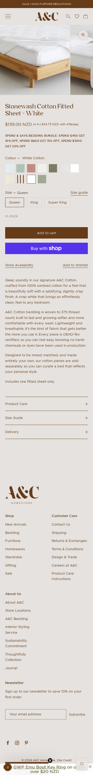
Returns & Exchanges (69, 541)
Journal (11, 668)
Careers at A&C (65, 565)
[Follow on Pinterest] (26, 742)
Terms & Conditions (67, 549)
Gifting (10, 565)
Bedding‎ (12, 533)
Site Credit (64, 760)
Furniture (12, 541)
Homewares (15, 549)
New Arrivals (15, 524)
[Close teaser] (50, 760)
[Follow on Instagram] (17, 742)
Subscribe (77, 714)
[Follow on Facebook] (7, 742)
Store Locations (18, 610)
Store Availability (19, 265)
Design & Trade (64, 557)
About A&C (14, 602)
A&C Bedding (16, 619)
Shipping (59, 533)
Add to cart (46, 233)
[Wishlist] (77, 16)
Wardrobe (13, 557)
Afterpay (72, 124)
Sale (8, 573)
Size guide (79, 192)
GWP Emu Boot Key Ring (39, 767)
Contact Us (61, 524)
